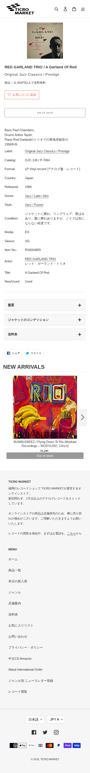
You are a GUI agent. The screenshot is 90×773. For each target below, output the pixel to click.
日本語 (33, 719)
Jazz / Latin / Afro (37, 196)
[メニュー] (82, 8)
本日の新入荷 (17, 581)
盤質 (11, 305)
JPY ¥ (54, 719)
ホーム (13, 559)
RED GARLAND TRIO (40, 259)
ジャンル (14, 592)
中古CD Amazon (19, 658)
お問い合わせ (17, 636)
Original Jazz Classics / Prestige (47, 151)
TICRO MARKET (49, 759)
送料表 (12, 334)
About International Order (25, 669)
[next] (82, 417)
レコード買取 (17, 691)
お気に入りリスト (20, 625)
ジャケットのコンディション (28, 319)
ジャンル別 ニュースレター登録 (30, 680)
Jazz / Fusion (34, 204)
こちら (71, 533)
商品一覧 (14, 570)
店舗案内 (14, 603)
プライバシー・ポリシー (25, 647)
